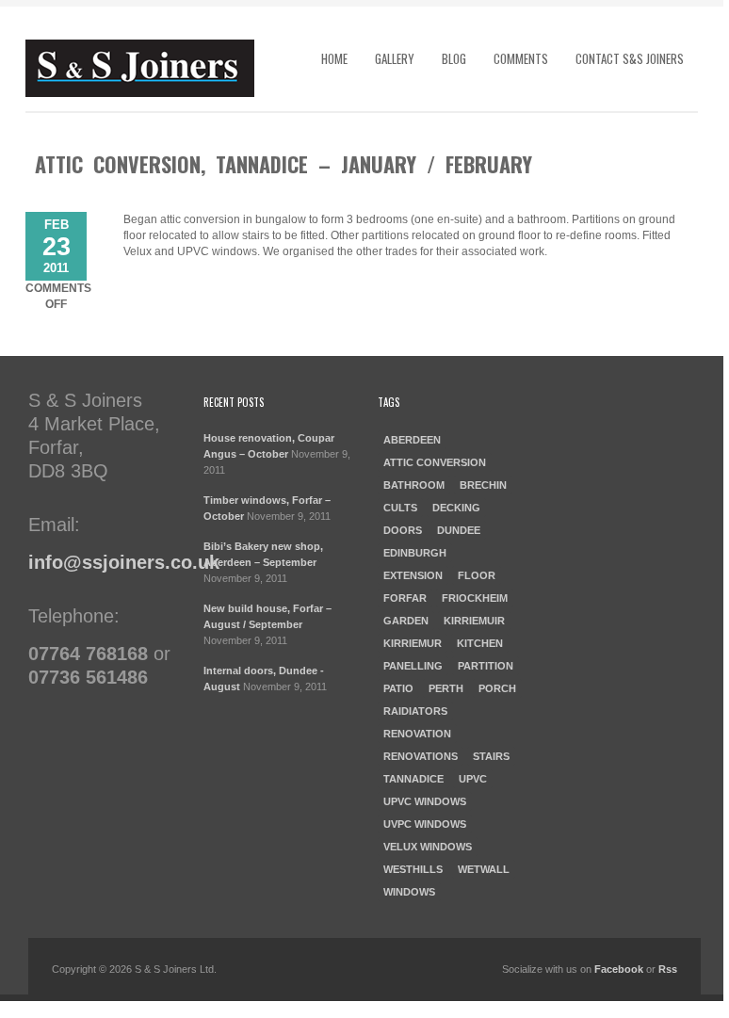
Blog (454, 58)
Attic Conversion (434, 462)
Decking (456, 507)
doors (402, 530)
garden (406, 620)
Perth (446, 688)
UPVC (473, 778)
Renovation (417, 733)
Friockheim (475, 598)
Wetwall (484, 869)
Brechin (483, 485)
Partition (485, 665)
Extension (413, 575)
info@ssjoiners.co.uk (123, 562)
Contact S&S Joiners (629, 58)
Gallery (394, 58)
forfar (405, 598)
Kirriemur (412, 643)
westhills (413, 869)
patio (398, 688)
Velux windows (427, 846)
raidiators (415, 711)
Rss (667, 969)
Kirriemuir (474, 620)
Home (334, 58)
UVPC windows (424, 824)
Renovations (420, 756)
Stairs (491, 756)
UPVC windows (424, 801)
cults (400, 507)
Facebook (618, 969)
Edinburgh (414, 552)
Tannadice (413, 778)
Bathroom (414, 485)
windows (409, 891)
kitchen (480, 643)
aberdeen (412, 439)
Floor (476, 575)
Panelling (413, 665)
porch (497, 688)
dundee (458, 530)
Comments (521, 58)
